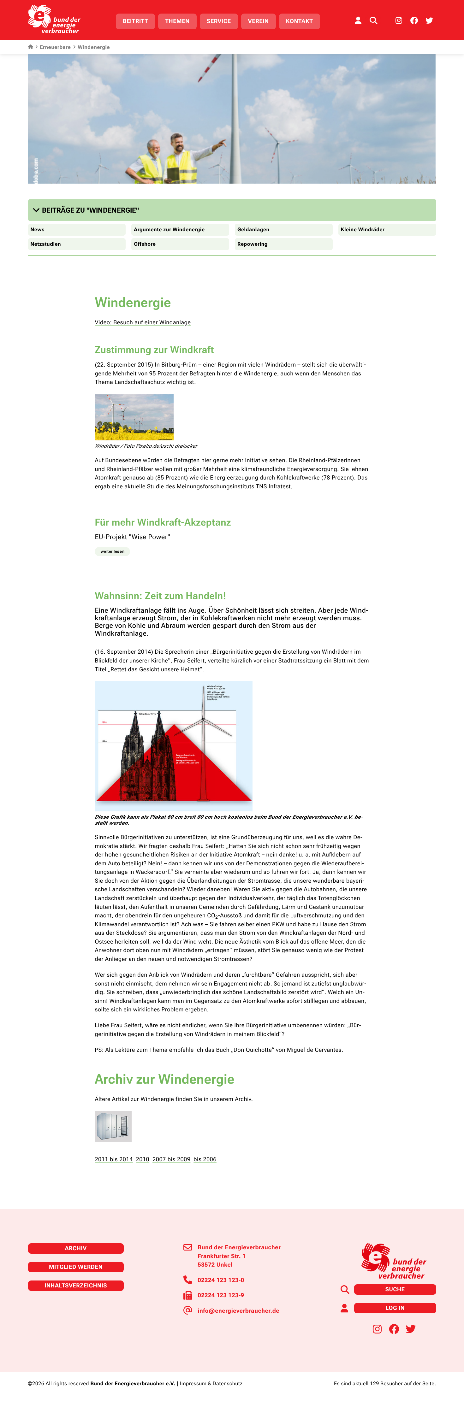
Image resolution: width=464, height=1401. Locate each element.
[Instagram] (399, 20)
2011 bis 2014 (114, 1159)
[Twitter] (429, 20)
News (38, 230)
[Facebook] (414, 20)
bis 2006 (205, 1159)
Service (219, 21)
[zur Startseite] (54, 19)
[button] (87, 210)
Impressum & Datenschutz (211, 1383)
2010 (143, 1159)
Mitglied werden (76, 1267)
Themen (177, 21)
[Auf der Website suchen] (373, 20)
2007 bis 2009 (171, 1159)
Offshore (145, 244)
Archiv (75, 1248)
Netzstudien (46, 244)
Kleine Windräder (363, 230)
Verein (258, 21)
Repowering (252, 244)
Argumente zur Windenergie (169, 230)
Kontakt (299, 21)
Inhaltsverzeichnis (76, 1285)
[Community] (358, 20)
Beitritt (135, 21)
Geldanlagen (253, 230)
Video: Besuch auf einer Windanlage (143, 322)
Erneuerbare (55, 47)
